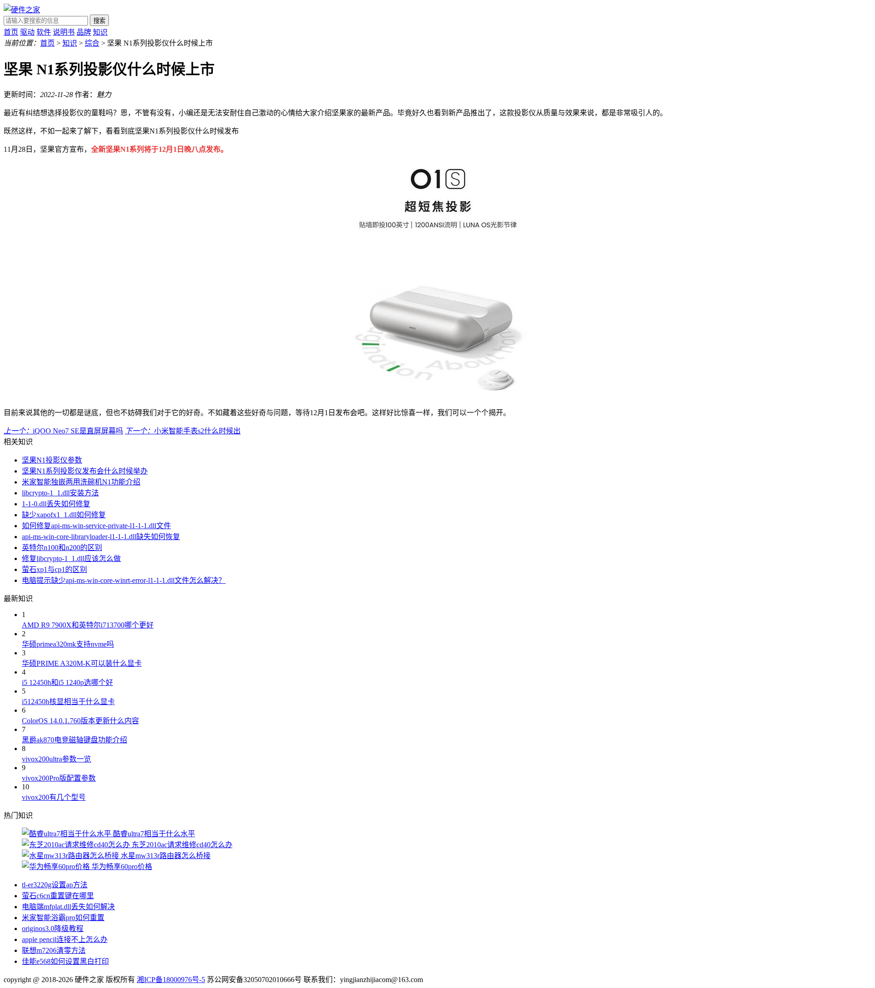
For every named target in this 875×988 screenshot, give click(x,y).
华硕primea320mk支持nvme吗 (68, 644)
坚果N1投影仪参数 (52, 460)
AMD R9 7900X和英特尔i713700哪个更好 (88, 625)
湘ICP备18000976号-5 (171, 979)
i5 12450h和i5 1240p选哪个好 (67, 682)
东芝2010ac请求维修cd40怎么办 (182, 845)
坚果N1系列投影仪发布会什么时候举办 (85, 471)
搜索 (99, 20)
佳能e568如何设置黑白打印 (65, 961)
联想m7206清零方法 (54, 950)
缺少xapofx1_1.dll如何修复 (64, 515)
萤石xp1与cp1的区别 (54, 569)
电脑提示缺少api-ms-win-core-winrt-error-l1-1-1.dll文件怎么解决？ (124, 580)
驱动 (27, 32)
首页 (11, 32)
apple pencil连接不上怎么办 (65, 939)
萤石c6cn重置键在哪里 (58, 896)
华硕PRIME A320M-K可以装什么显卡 (82, 663)
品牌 (84, 32)
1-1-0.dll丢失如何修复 (56, 504)
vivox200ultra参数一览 (56, 759)
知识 (100, 32)
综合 (92, 43)
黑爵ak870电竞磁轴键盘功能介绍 (74, 740)
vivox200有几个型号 (54, 797)
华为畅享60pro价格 (122, 866)
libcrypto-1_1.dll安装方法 (60, 493)
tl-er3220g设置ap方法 (55, 885)
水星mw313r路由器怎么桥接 (166, 855)
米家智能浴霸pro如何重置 (63, 917)
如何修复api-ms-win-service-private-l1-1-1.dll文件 (96, 526)
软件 (43, 32)
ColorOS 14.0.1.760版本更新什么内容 (80, 721)
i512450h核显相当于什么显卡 (68, 701)
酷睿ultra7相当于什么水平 (154, 834)
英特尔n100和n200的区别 (62, 547)
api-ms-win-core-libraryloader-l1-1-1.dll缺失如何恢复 (101, 536)
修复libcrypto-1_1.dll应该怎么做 (71, 558)
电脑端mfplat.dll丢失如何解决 (68, 907)
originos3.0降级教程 (52, 928)
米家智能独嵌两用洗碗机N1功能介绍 (81, 482)
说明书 (64, 32)
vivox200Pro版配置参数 (59, 778)
